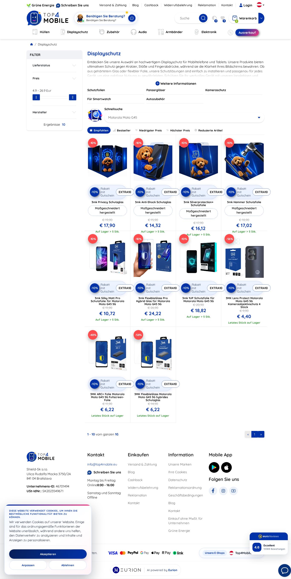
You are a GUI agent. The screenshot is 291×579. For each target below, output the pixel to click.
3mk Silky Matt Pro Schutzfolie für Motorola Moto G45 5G (107, 301)
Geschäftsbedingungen (185, 495)
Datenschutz (177, 480)
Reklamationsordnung (185, 488)
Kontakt (227, 5)
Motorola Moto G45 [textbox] (122, 117)
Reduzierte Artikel (210, 130)
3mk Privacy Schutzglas (107, 202)
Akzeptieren (48, 554)
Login (247, 5)
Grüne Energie (43, 5)
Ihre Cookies (177, 472)
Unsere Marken (180, 464)
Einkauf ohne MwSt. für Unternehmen (185, 520)
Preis (36, 78)
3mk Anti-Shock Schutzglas (153, 202)
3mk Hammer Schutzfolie (244, 202)
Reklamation (207, 5)
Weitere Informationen (178, 83)
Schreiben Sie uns (75, 5)
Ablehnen (67, 565)
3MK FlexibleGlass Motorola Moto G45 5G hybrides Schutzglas (152, 397)
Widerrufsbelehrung (178, 5)
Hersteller (40, 112)
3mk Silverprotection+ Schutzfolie (198, 203)
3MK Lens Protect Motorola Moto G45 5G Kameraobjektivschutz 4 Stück (244, 302)
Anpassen (28, 565)
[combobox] (184, 117)
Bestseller (124, 130)
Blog (135, 5)
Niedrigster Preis (150, 130)
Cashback (151, 5)
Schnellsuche (113, 109)
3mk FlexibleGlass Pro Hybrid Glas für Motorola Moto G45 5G (153, 301)
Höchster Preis (180, 130)
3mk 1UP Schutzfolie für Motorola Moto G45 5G (198, 299)
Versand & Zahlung (113, 5)
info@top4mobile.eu (102, 464)
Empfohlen (101, 130)
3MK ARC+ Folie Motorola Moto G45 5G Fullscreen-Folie (107, 397)
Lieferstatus (41, 65)
